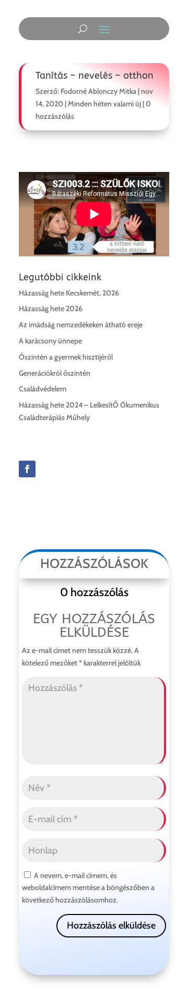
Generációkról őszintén (54, 373)
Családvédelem (42, 388)
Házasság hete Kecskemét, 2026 (69, 293)
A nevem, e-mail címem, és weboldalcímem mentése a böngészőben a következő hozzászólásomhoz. (88, 888)
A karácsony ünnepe (50, 340)
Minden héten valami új (104, 103)
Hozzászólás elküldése (111, 925)
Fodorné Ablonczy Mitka (98, 91)
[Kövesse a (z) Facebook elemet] (27, 469)
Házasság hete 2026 (51, 308)
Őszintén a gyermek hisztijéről (66, 357)
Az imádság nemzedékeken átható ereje (81, 324)
